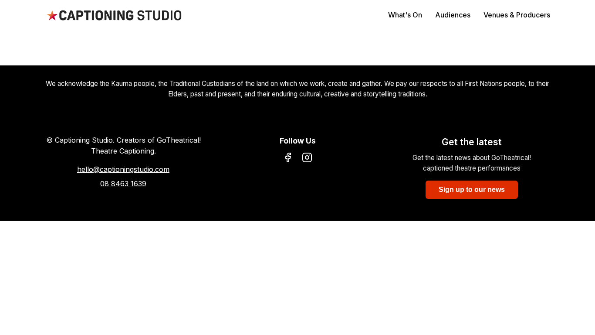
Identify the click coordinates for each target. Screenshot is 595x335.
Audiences (452, 14)
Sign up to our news (472, 189)
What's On (405, 14)
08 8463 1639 (123, 183)
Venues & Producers (516, 14)
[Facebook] (288, 159)
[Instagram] (307, 159)
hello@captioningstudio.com (123, 169)
